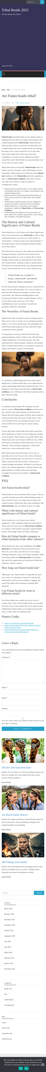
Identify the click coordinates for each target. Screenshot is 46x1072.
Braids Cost (8, 989)
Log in (4, 1022)
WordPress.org (7, 1039)
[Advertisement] (23, 40)
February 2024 (9, 914)
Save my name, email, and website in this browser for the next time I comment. (23, 722)
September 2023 (9, 936)
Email (4, 698)
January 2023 (8, 963)
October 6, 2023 (8, 103)
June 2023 (7, 947)
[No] (43, 1064)
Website (5, 709)
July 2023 (7, 941)
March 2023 (8, 952)
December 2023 (9, 919)
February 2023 (9, 958)
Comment (6, 657)
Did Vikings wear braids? (14, 862)
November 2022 (9, 969)
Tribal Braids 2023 (15, 10)
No (26, 1068)
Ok (21, 1068)
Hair (17, 103)
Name (5, 687)
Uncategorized (9, 1005)
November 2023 (9, 925)
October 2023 (8, 930)
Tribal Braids (25, 103)
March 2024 (8, 909)
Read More (6, 877)
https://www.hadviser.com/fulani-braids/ (19, 623)
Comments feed (7, 1033)
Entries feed (6, 1028)
